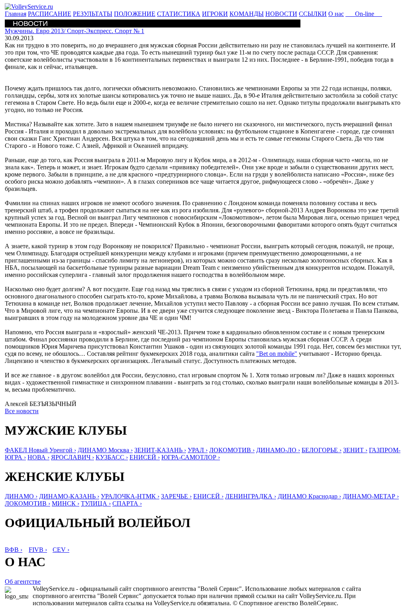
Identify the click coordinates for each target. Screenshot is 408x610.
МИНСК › (65, 503)
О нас (336, 13)
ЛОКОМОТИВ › (232, 450)
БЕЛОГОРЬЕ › (321, 450)
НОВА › (38, 457)
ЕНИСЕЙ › (144, 457)
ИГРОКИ (215, 13)
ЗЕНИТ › (355, 450)
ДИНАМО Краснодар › (309, 496)
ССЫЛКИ (313, 13)
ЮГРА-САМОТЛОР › (190, 457)
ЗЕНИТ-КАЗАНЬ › (160, 450)
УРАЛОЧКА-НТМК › (130, 496)
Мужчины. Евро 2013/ (74, 30)
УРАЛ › (198, 450)
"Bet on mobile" (276, 353)
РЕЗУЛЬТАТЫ (92, 13)
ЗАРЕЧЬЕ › (176, 496)
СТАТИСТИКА (178, 13)
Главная (15, 13)
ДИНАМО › (21, 496)
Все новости (22, 411)
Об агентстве (23, 581)
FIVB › (38, 549)
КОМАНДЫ (247, 13)
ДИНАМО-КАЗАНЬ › (69, 496)
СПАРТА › (127, 503)
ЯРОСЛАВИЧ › (72, 457)
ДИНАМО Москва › (105, 450)
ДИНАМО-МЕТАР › (371, 496)
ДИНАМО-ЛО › (278, 450)
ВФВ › (13, 549)
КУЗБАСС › (112, 457)
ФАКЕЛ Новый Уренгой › (40, 450)
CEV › (61, 549)
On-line (363, 13)
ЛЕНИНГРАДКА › (250, 496)
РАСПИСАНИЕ (49, 13)
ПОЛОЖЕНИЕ (134, 13)
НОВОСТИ (281, 13)
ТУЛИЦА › (96, 503)
